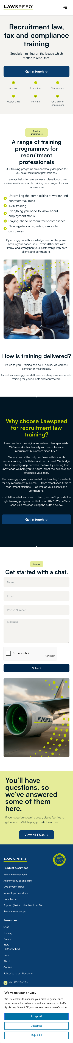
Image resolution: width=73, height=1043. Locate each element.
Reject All (36, 1035)
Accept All (36, 1016)
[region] (36, 1015)
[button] (65, 7)
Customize (36, 1026)
